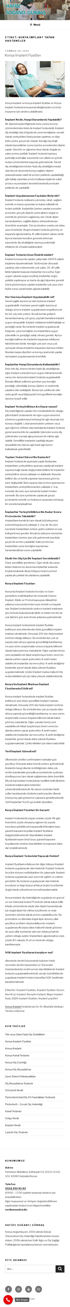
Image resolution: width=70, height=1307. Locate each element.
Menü (36, 24)
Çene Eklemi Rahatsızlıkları (20, 1076)
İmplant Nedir (13, 1125)
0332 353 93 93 (15, 1188)
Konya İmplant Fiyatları (23, 55)
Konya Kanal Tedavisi (17, 1055)
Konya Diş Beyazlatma (18, 1069)
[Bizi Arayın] (8, 1299)
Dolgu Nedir (12, 1118)
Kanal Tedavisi (13, 1111)
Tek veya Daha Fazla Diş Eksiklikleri (25, 1034)
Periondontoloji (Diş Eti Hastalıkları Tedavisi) (30, 1097)
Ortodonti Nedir (14, 1090)
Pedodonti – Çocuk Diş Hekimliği (23, 1104)
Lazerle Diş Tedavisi (16, 1132)
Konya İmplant (13, 1006)
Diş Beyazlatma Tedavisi (19, 1083)
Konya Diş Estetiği (15, 1062)
